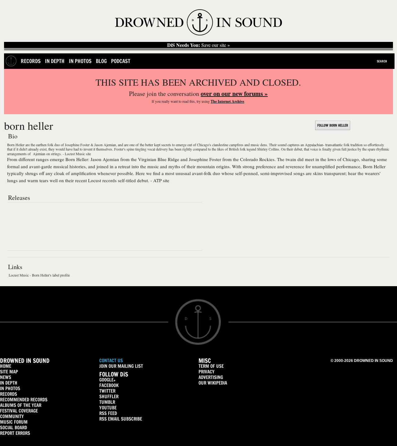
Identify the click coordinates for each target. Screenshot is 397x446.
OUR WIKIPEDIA (212, 383)
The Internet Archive (227, 101)
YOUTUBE (108, 407)
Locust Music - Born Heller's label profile (39, 275)
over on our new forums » (234, 93)
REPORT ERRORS (15, 433)
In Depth (55, 61)
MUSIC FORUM (14, 422)
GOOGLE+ (107, 379)
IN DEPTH (8, 383)
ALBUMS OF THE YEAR (20, 405)
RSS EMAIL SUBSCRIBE (120, 419)
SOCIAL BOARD (13, 427)
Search (382, 61)
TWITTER (107, 391)
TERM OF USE (211, 366)
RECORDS (8, 394)
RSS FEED (108, 413)
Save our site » (198, 45)
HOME (5, 366)
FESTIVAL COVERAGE (19, 411)
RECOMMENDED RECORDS (23, 399)
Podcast (120, 61)
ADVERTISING (210, 377)
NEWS (5, 377)
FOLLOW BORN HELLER (332, 125)
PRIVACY (206, 371)
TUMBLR (107, 402)
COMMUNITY (12, 416)
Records (31, 61)
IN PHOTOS (10, 388)
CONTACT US (111, 360)
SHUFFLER (108, 396)
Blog (101, 61)
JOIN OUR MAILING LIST (121, 366)
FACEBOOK (108, 385)
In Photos (80, 61)
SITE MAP (9, 371)
